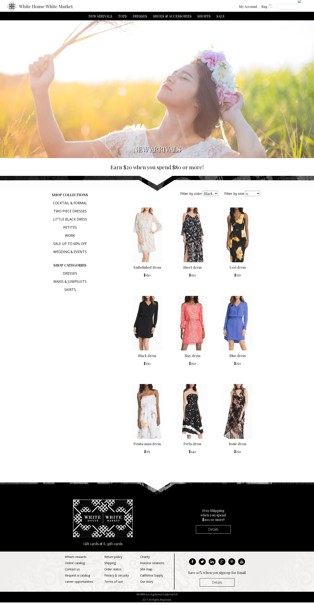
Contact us (72, 569)
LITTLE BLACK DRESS (70, 219)
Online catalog (75, 563)
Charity (145, 557)
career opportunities (79, 582)
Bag (264, 6)
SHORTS (204, 16)
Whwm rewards (76, 557)
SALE (220, 16)
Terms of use (113, 582)
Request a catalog (77, 575)
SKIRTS (70, 289)
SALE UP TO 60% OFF (70, 243)
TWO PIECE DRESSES (70, 211)
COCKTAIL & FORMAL (70, 203)
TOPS (122, 16)
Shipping (110, 563)
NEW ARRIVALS (100, 16)
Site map (146, 569)
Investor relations (152, 563)
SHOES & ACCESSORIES (172, 16)
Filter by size (234, 193)
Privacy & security (116, 575)
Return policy (113, 557)
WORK (70, 235)
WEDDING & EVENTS (70, 251)
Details (213, 529)
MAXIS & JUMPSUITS (70, 281)
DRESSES (140, 16)
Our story (146, 582)
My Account (248, 6)
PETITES (70, 227)
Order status (113, 569)
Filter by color (191, 193)
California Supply (151, 575)
